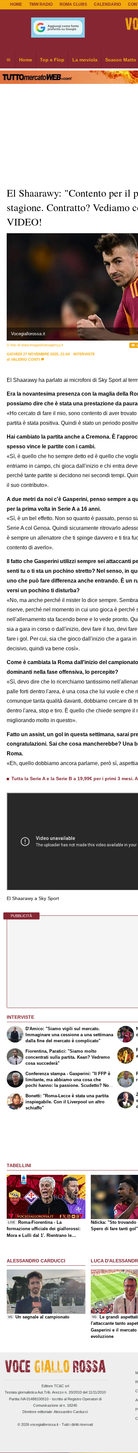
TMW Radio (41, 4)
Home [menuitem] (25, 59)
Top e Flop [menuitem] (52, 59)
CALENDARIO (107, 4)
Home (16, 4)
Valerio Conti (25, 359)
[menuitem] (8, 60)
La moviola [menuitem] (84, 59)
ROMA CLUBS (73, 4)
